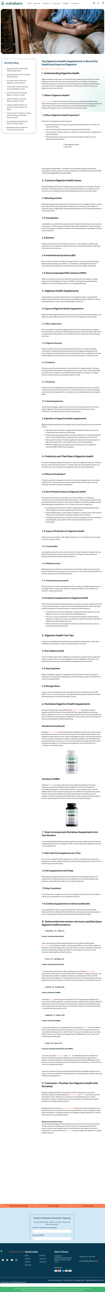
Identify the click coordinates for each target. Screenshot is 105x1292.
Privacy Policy (68, 1280)
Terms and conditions (55, 1280)
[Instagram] (16, 1260)
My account (43, 1262)
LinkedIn (69, 1130)
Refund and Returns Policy (94, 1280)
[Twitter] (7, 1260)
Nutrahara (5, 1282)
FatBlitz (50, 785)
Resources (56, 3)
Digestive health (47, 101)
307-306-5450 (90, 1256)
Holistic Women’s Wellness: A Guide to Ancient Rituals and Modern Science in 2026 (19, 115)
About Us (37, 3)
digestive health (68, 1108)
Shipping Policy (79, 1280)
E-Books (66, 3)
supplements (76, 710)
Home (29, 3)
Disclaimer (100, 1284)
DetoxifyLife (52, 732)
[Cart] (102, 3)
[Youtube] (12, 1260)
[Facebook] (3, 1260)
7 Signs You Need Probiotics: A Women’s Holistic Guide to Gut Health (17, 107)
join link (95, 1261)
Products (46, 3)
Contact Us (75, 3)
